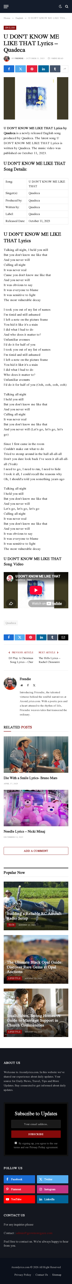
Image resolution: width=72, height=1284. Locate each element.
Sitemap (56, 1275)
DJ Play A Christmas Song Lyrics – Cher (21, 660)
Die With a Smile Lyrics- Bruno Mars (30, 777)
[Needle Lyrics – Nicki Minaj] (36, 808)
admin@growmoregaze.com (34, 1233)
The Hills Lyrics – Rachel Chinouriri (49, 660)
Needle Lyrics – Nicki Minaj (24, 831)
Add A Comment (36, 851)
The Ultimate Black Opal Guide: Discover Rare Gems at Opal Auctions (35, 966)
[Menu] (6, 6)
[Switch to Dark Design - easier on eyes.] (60, 6)
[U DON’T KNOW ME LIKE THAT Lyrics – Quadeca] (36, 98)
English (10, 27)
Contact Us (41, 1275)
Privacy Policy (37, 1147)
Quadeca (11, 623)
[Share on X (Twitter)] (20, 68)
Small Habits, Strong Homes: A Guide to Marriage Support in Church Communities (33, 1020)
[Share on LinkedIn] (43, 68)
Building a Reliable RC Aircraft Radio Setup (34, 915)
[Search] (66, 6)
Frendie (19, 58)
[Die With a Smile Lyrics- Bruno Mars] (36, 754)
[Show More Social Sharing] (64, 68)
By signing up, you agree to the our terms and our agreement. (36, 1145)
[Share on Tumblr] (55, 68)
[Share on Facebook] (9, 68)
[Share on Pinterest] (32, 68)
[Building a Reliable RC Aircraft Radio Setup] (36, 906)
